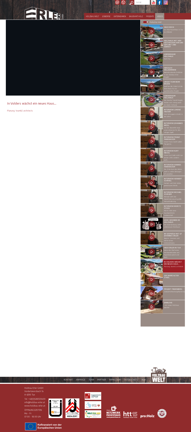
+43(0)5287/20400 (36, 399)
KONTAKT (68, 379)
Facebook (159, 2)
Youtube (153, 2)
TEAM (91, 379)
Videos (160, 16)
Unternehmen (120, 16)
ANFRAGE (80, 379)
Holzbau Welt (92, 16)
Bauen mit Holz (136, 16)
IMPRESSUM (115, 379)
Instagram (165, 2)
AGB (144, 379)
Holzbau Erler (43, 13)
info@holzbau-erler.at (34, 402)
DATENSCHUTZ (131, 379)
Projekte (150, 16)
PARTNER (101, 379)
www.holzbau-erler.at (34, 405)
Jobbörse (106, 16)
